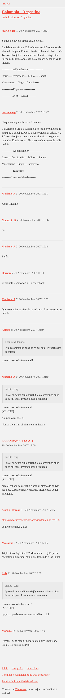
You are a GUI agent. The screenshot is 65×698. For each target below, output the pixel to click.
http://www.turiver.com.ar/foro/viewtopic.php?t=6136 (31, 519)
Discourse (20, 689)
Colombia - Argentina (21, 11)
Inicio (5, 668)
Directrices (32, 668)
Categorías (17, 668)
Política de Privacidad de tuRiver (20, 681)
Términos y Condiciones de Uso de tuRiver (25, 674)
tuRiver (6, 3)
